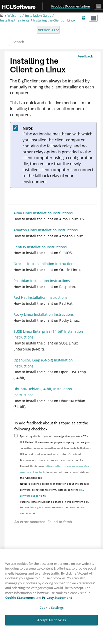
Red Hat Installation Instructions (41, 297)
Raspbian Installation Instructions (42, 280)
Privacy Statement (41, 507)
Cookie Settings (52, 607)
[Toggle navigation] (98, 6)
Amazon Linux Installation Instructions (46, 230)
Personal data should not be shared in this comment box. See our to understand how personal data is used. (54, 507)
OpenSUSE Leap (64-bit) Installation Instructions (43, 363)
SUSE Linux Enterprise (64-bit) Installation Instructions (48, 334)
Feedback (85, 56)
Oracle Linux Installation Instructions (44, 263)
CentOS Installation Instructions (40, 247)
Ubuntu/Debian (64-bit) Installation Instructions (43, 391)
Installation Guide (38, 15)
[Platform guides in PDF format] (84, 18)
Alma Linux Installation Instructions (43, 213)
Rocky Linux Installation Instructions (44, 314)
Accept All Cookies (51, 620)
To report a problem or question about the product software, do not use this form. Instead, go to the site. (54, 489)
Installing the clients (15, 20)
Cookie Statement (20, 597)
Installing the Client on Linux (54, 20)
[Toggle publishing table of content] (93, 18)
